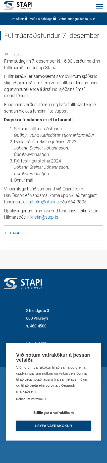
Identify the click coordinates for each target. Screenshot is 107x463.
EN (90, 19)
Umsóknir (18, 19)
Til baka (11, 233)
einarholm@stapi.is (41, 201)
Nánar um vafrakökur (31, 399)
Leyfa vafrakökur (53, 426)
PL (94, 19)
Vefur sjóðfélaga (41, 19)
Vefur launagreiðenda (73, 19)
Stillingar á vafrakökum (53, 413)
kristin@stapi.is (44, 217)
